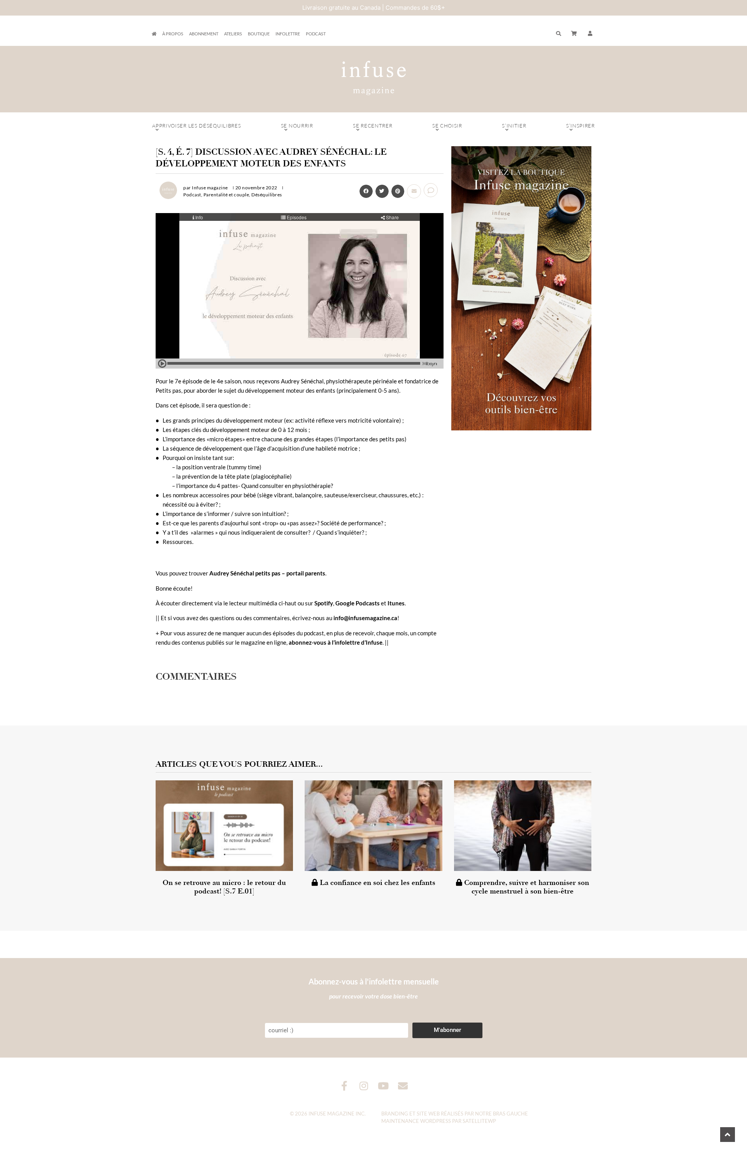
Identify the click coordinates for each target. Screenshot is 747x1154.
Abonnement (203, 33)
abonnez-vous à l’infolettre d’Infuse (335, 642)
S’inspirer (580, 125)
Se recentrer (372, 125)
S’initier (514, 125)
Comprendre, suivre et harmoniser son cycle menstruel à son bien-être (525, 886)
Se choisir (447, 125)
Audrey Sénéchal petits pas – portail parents (267, 573)
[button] (590, 33)
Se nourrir (297, 125)
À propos (172, 33)
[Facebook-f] (344, 1086)
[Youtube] (383, 1086)
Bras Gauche (510, 1113)
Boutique (259, 33)
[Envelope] (403, 1086)
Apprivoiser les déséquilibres (196, 125)
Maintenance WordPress (416, 1121)
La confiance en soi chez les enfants (376, 882)
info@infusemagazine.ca (365, 617)
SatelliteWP (479, 1121)
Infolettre (287, 33)
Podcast (316, 33)
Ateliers (233, 33)
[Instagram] (364, 1086)
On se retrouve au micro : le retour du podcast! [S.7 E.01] (224, 886)
